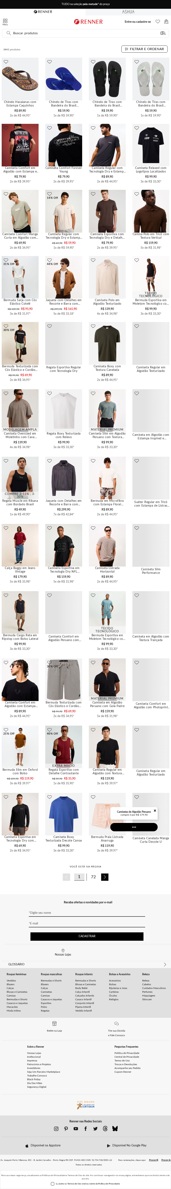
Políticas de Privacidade (53, 1175)
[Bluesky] (115, 1130)
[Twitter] (95, 1130)
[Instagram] (56, 1130)
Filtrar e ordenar (147, 49)
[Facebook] (85, 1130)
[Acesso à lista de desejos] (157, 22)
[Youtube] (75, 1130)
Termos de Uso (75, 1175)
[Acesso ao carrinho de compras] (166, 22)
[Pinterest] (66, 1130)
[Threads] (105, 1130)
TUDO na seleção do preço (86, 4)
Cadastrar (87, 936)
